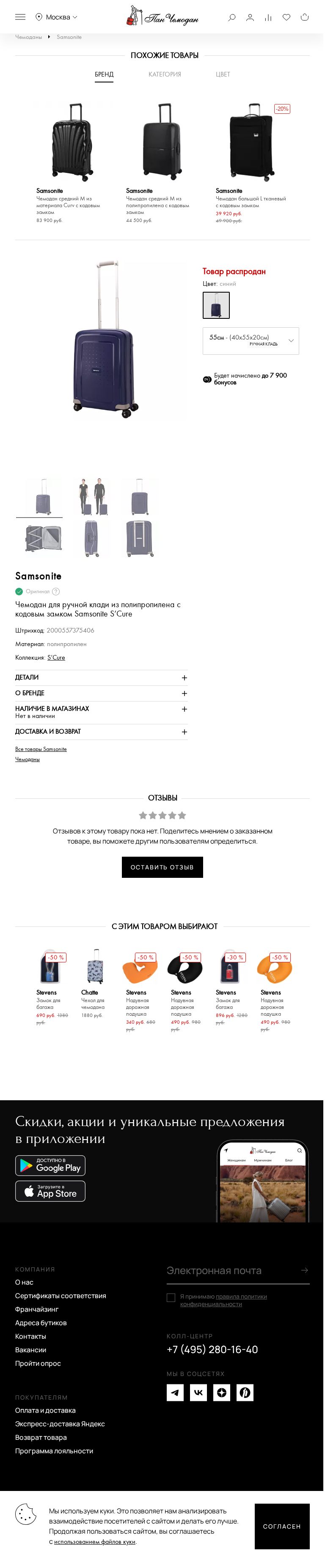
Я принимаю (223, 1300)
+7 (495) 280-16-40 (212, 1349)
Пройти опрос (38, 1363)
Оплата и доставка (45, 1410)
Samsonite (69, 37)
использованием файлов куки (94, 1542)
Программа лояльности (54, 1450)
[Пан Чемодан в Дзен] (221, 1392)
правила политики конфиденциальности (223, 1300)
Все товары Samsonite (41, 749)
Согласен (282, 1526)
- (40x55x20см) (243, 340)
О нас (24, 1282)
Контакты (30, 1336)
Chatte (93, 1000)
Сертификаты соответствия (60, 1295)
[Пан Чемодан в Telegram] (175, 1392)
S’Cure (56, 657)
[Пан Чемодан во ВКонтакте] (198, 1392)
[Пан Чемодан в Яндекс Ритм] (245, 1392)
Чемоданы (28, 37)
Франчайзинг (37, 1309)
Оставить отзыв (162, 867)
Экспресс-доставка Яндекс (60, 1423)
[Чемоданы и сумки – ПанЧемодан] (162, 15)
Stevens (48, 1000)
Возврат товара (41, 1437)
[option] (73, 164)
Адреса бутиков (41, 1322)
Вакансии (30, 1349)
